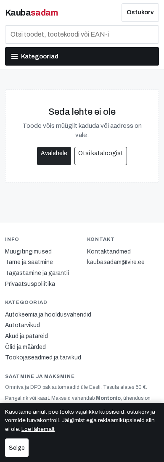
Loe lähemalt (38, 429)
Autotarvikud (22, 325)
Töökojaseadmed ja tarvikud (43, 357)
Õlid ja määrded (25, 347)
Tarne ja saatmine (29, 262)
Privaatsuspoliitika (30, 284)
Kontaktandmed (109, 251)
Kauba (31, 12)
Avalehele (54, 153)
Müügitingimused (28, 251)
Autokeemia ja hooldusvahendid (48, 315)
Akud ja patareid (26, 336)
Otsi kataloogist (100, 153)
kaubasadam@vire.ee (116, 262)
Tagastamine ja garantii (37, 273)
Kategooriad (39, 56)
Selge (17, 448)
